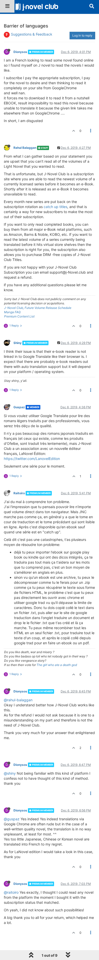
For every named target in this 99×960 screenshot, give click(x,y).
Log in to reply (82, 35)
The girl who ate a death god (57, 665)
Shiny (17, 343)
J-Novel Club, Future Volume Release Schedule (37, 308)
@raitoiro (11, 892)
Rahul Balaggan (24, 148)
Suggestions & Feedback (31, 34)
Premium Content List (19, 316)
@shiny (10, 773)
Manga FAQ (12, 312)
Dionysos (20, 52)
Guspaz (19, 407)
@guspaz (12, 819)
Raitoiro (19, 493)
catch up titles (55, 207)
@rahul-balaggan (18, 700)
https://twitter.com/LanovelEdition (32, 458)
